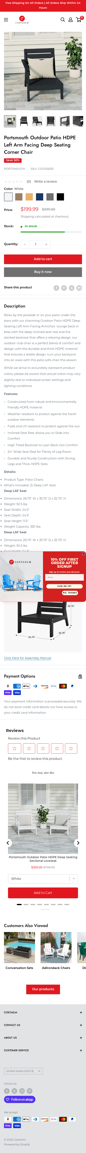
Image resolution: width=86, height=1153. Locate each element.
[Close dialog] (83, 553)
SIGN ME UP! (64, 586)
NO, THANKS (70, 593)
